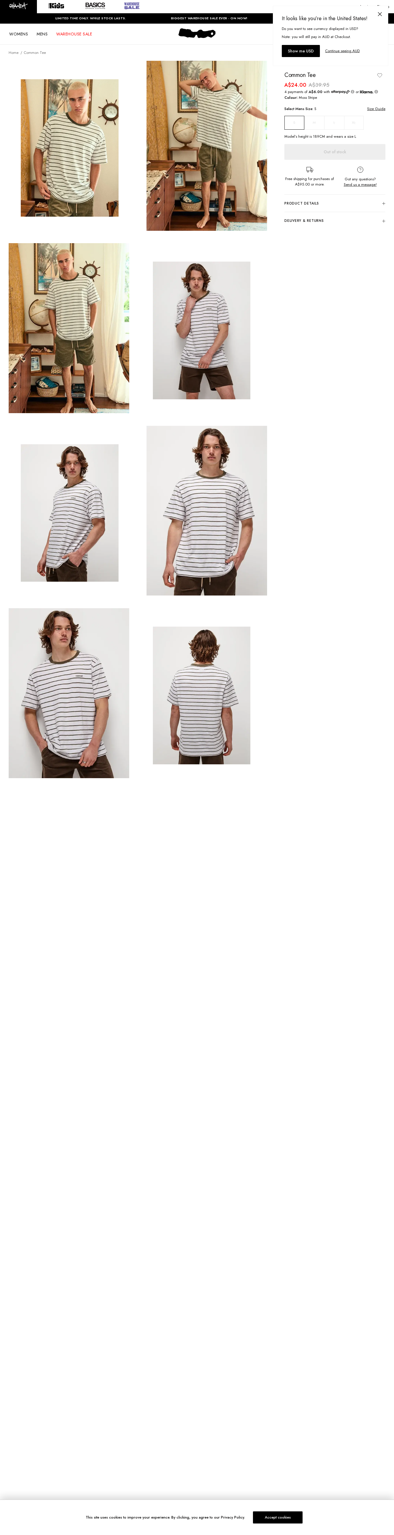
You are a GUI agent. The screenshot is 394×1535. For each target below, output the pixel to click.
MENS (42, 34)
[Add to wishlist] (379, 75)
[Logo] (197, 38)
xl (354, 122)
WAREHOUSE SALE (74, 34)
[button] (18, 6)
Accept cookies (278, 1517)
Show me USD (301, 51)
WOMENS (18, 34)
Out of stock (335, 152)
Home (13, 52)
